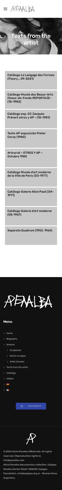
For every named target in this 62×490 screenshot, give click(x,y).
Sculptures (15, 350)
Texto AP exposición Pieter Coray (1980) (26, 135)
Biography (11, 338)
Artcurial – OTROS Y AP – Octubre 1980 (24, 154)
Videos (10, 378)
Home (9, 333)
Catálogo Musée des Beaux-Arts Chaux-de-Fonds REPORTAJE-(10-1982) (30, 98)
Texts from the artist (17, 367)
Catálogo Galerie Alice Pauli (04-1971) (30, 193)
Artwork (10, 344)
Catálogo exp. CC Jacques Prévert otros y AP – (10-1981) (28, 115)
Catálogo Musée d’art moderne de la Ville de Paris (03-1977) (29, 174)
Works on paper (18, 355)
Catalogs (11, 373)
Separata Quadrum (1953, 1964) (29, 230)
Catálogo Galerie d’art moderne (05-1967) (29, 212)
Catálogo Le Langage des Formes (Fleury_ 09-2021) (30, 76)
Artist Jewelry (17, 361)
